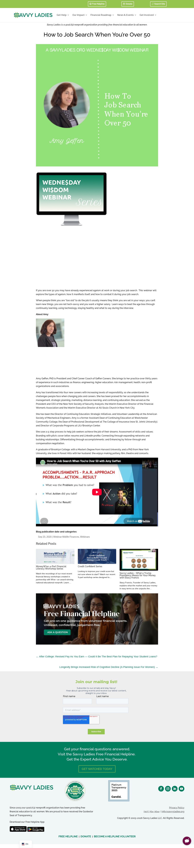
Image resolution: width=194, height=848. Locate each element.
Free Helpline (98, 4)
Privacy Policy (176, 807)
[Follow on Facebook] (161, 789)
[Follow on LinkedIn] (175, 789)
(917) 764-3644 (151, 811)
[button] (187, 841)
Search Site (159, 4)
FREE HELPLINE (68, 836)
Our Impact (78, 15)
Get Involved (147, 15)
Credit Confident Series (90, 566)
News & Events (125, 15)
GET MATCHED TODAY (97, 768)
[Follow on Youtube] (181, 789)
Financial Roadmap (100, 15)
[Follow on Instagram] (168, 789)
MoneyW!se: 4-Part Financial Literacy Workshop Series (51, 567)
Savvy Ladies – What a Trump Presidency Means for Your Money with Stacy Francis (138, 575)
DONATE (86, 836)
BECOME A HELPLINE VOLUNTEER (115, 836)
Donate (129, 4)
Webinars (85, 537)
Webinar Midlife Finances (66, 537)
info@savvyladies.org (173, 811)
